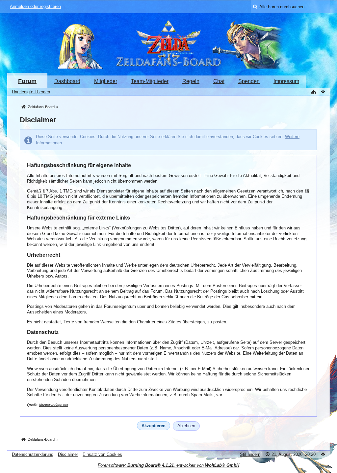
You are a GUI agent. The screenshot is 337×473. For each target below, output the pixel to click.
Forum (27, 81)
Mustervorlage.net (53, 405)
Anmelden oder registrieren (35, 6)
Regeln (190, 81)
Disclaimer (68, 454)
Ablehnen (186, 425)
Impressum (286, 81)
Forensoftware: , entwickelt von (168, 465)
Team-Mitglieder (149, 81)
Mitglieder (105, 81)
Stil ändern (250, 454)
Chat (218, 81)
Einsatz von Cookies (102, 454)
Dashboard (67, 81)
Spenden (249, 81)
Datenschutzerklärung (32, 454)
